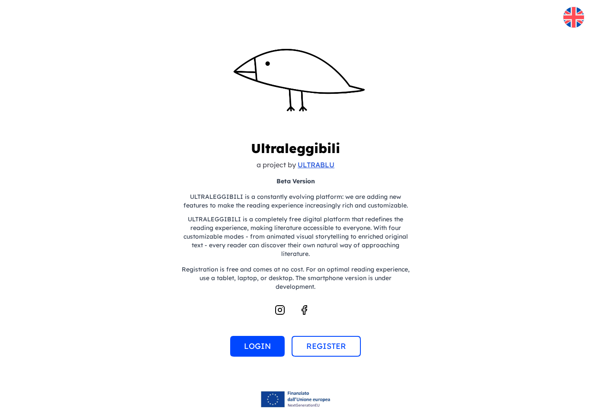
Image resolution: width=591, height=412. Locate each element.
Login (257, 346)
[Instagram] (280, 310)
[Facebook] (304, 310)
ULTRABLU (316, 164)
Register (326, 346)
